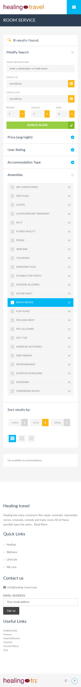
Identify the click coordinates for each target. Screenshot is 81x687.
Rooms (10, 108)
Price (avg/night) (20, 137)
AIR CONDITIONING (43, 187)
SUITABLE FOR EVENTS (43, 276)
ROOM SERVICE (43, 302)
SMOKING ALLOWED (43, 284)
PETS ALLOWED (43, 329)
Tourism (7, 642)
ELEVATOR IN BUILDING (43, 373)
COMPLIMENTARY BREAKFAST (43, 214)
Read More (41, 524)
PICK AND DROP (43, 320)
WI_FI (43, 222)
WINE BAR (43, 249)
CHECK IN (12, 77)
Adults (35, 108)
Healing (11, 544)
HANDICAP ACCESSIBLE (43, 347)
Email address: (14, 595)
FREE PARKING (43, 355)
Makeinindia (10, 630)
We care (11, 567)
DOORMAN (43, 382)
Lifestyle (11, 559)
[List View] (12, 438)
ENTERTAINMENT (43, 364)
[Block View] (31, 438)
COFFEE (43, 205)
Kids (59, 108)
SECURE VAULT (43, 293)
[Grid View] (21, 438)
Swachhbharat (11, 638)
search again (37, 125)
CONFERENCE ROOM (43, 391)
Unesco (7, 634)
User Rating (16, 150)
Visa (5, 650)
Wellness (11, 552)
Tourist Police (11, 646)
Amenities (15, 175)
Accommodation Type (24, 162)
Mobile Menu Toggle (74, 7)
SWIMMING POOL (43, 267)
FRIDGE (43, 240)
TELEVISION (43, 258)
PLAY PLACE (43, 311)
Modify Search (17, 52)
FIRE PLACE (43, 196)
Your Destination (17, 62)
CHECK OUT (13, 92)
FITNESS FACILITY (43, 231)
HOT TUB (43, 338)
